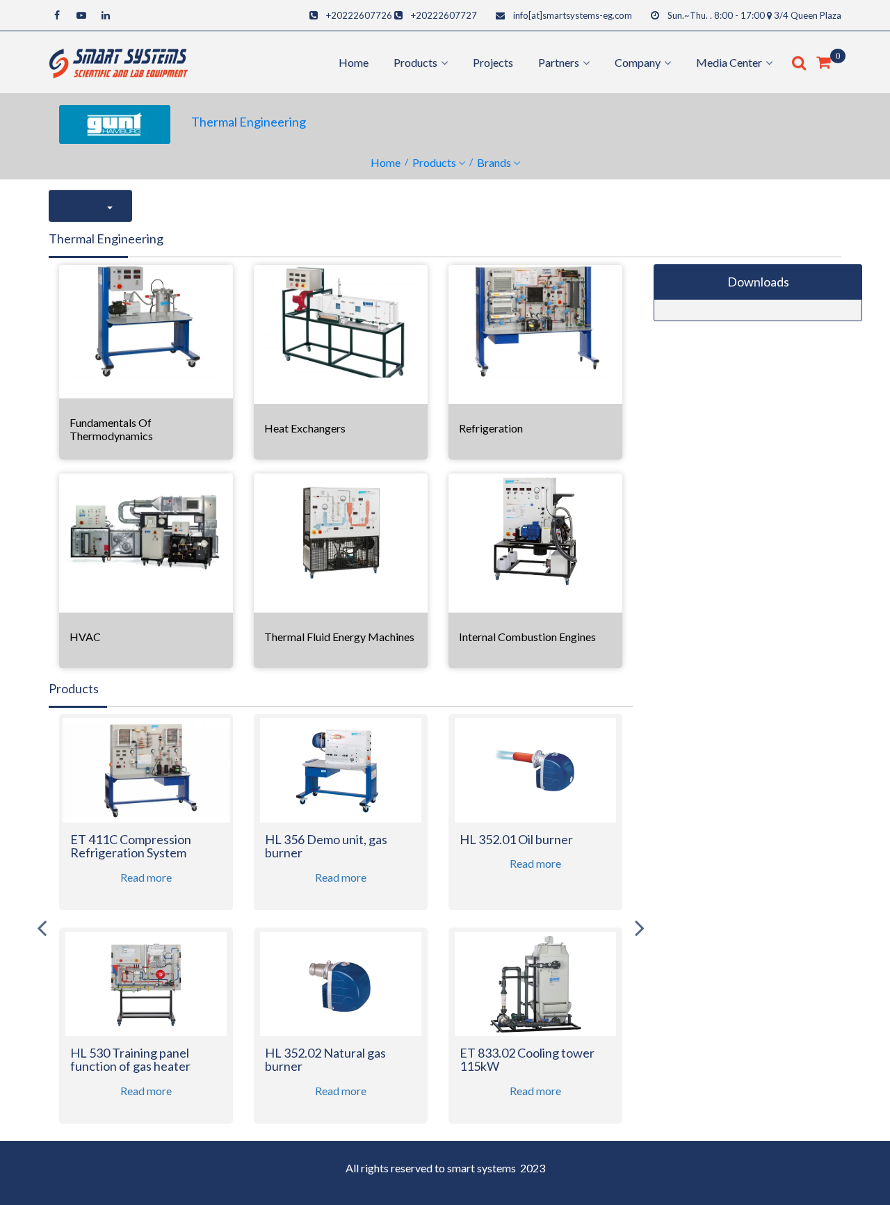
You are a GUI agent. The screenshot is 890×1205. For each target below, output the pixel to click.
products (415, 62)
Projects (493, 62)
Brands (494, 162)
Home (354, 62)
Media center (729, 62)
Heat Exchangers (305, 428)
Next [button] (640, 927)
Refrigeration (491, 428)
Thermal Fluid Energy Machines (339, 636)
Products (434, 162)
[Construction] (118, 61)
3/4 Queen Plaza (807, 15)
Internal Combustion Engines (527, 636)
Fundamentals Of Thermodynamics (111, 429)
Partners (558, 62)
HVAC (85, 636)
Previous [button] (42, 927)
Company (638, 62)
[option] (146, 927)
